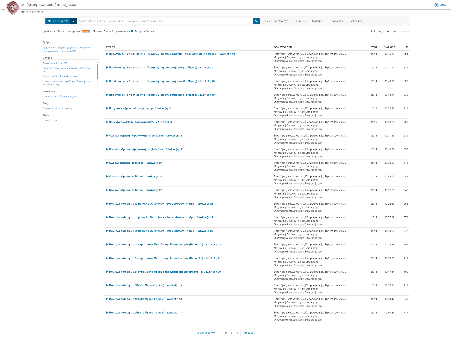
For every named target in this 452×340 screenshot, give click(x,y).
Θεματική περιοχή (276, 21)
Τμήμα (300, 21)
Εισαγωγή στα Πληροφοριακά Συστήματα (66, 69)
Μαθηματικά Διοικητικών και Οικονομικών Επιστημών (67, 83)
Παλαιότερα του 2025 (57, 108)
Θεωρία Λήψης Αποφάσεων (60, 76)
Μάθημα (317, 21)
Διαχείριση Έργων (55, 63)
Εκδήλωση (337, 21)
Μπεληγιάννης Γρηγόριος (60, 96)
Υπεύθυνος (357, 21)
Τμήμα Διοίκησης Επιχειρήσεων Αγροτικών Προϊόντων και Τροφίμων (67, 49)
